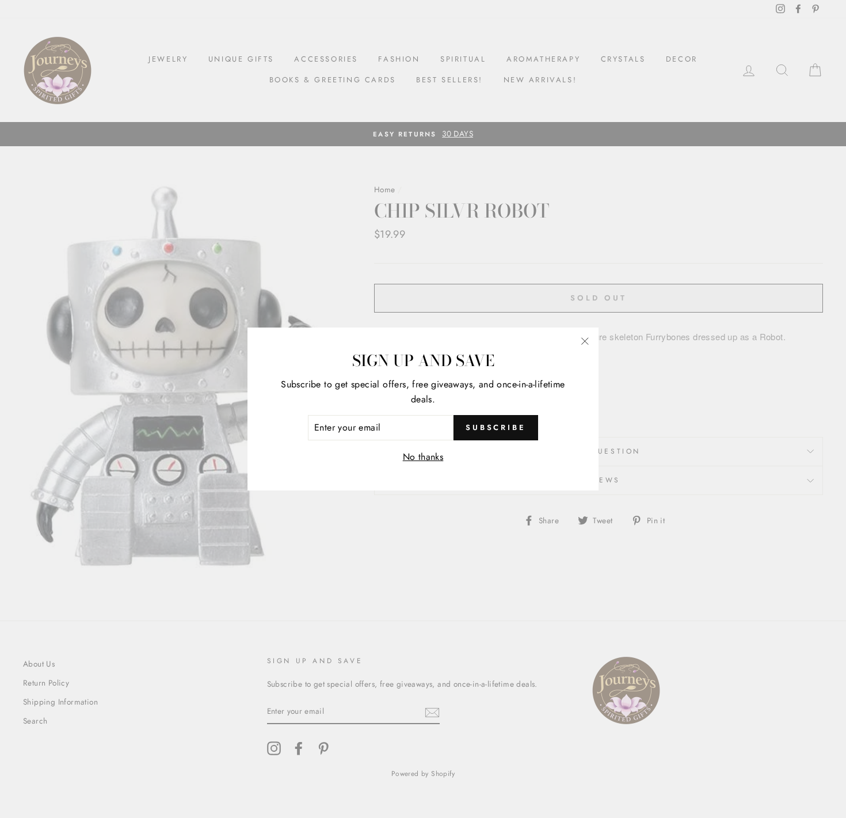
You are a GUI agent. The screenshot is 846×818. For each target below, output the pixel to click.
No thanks (423, 456)
